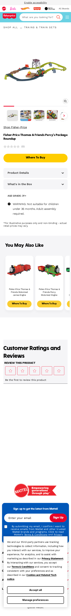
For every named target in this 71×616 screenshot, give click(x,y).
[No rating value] (12, 147)
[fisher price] (37, 8)
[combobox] (41, 17)
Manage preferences (35, 599)
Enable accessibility (35, 2)
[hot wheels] (25, 8)
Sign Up (58, 517)
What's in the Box (20, 184)
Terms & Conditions (23, 566)
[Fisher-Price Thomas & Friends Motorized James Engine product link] (19, 269)
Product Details (18, 172)
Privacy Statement (52, 558)
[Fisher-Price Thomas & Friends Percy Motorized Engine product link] (49, 269)
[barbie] (13, 8)
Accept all (35, 590)
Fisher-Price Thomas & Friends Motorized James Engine (19, 292)
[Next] (64, 115)
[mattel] (4, 8)
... (21, 27)
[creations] (49, 8)
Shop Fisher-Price (15, 127)
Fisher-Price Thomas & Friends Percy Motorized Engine (49, 292)
